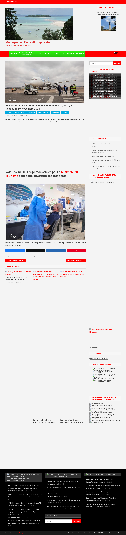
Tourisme (64, 112)
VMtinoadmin (24, 115)
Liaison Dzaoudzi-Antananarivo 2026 (103, 156)
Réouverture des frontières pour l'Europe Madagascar (28, 256)
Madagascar (55, 112)
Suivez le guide (67, 53)
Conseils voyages (20, 112)
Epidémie (79, 53)
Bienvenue (13, 53)
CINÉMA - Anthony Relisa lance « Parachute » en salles (63, 487)
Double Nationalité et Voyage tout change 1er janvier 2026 (106, 167)
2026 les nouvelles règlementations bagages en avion (105, 145)
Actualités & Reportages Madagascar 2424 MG (18, 480)
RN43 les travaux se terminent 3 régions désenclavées (17, 260)
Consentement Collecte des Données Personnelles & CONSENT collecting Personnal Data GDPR (94, 533)
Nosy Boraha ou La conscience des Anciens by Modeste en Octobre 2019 (76, 260)
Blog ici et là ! (53, 53)
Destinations (31, 112)
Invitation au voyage (43, 112)
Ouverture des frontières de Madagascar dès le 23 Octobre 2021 (45, 421)
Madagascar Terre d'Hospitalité (27, 42)
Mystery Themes (23, 533)
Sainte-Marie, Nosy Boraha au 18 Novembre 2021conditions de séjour (72, 421)
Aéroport (9, 112)
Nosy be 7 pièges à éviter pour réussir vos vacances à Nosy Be (104, 151)
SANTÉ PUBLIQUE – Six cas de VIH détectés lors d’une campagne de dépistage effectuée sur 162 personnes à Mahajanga (25, 511)
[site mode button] (116, 53)
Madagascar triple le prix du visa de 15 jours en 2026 (106, 161)
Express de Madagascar (57, 476)
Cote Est (41, 53)
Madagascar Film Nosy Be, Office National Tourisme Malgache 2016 (16, 278)
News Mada (110, 474)
